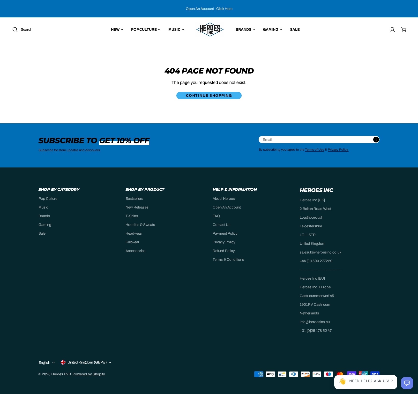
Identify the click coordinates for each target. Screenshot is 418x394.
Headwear (134, 233)
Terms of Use (314, 149)
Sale (41, 233)
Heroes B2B (61, 374)
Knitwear (132, 242)
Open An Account (227, 207)
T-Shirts (132, 216)
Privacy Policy (224, 242)
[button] (407, 383)
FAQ (216, 216)
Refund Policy (224, 251)
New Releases (137, 207)
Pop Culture (47, 199)
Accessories (136, 251)
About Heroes (224, 199)
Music (43, 207)
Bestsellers (134, 199)
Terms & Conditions (228, 259)
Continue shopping (209, 95)
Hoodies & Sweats (140, 225)
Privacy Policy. (338, 149)
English (44, 362)
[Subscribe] (376, 139)
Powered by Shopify (89, 374)
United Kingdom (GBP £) (87, 362)
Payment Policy (225, 233)
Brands (44, 216)
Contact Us (222, 225)
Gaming (44, 225)
